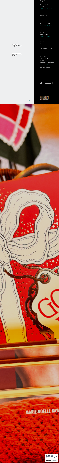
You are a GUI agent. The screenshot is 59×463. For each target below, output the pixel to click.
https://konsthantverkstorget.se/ (43, 2)
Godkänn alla (48, 460)
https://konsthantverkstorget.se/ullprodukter (45, 36)
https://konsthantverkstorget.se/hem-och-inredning (46, 25)
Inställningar (54, 460)
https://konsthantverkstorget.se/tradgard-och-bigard (46, 64)
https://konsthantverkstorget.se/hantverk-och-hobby (46, 8)
